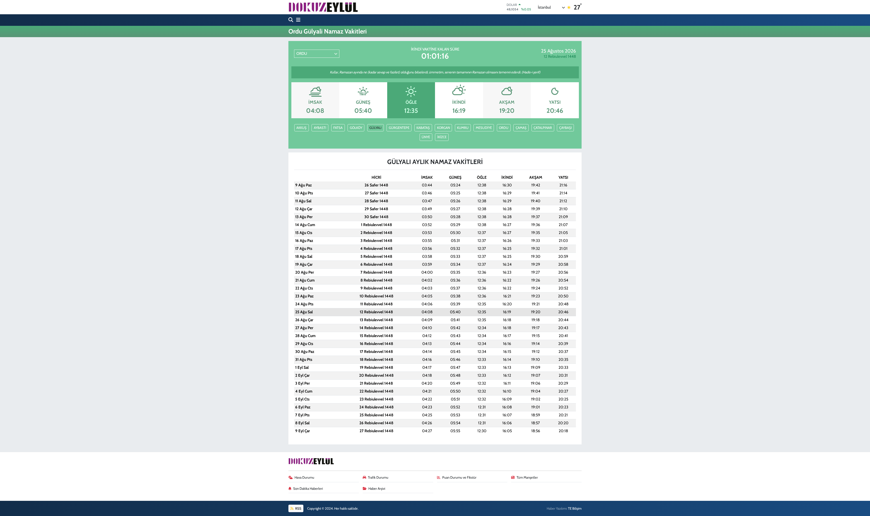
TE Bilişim (575, 508)
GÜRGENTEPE (399, 128)
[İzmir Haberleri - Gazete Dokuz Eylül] (323, 7)
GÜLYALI (375, 128)
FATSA (338, 128)
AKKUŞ (301, 128)
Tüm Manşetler (527, 477)
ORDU (503, 128)
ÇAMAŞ (521, 128)
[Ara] (291, 20)
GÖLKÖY (356, 128)
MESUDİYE (484, 128)
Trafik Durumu (378, 477)
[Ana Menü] (297, 20)
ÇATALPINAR (543, 128)
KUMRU (463, 128)
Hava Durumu (304, 477)
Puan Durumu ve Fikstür (459, 477)
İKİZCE (442, 137)
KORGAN (443, 128)
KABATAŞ (423, 128)
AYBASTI (320, 128)
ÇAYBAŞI (565, 128)
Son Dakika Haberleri (308, 489)
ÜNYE (426, 137)
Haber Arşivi (376, 489)
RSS (298, 508)
